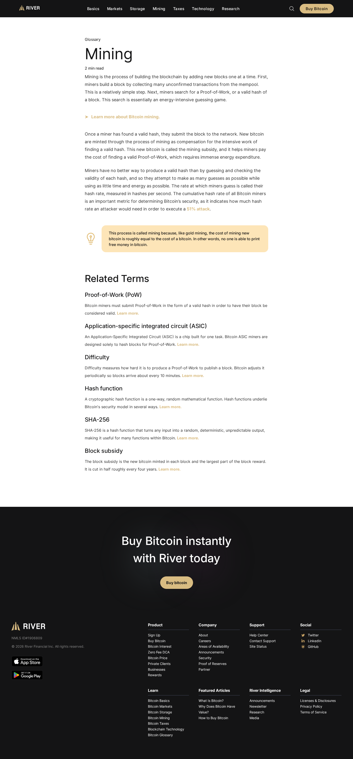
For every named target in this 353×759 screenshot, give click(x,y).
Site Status (258, 646)
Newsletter (258, 706)
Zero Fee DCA (159, 652)
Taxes (178, 8)
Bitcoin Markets (160, 706)
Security (205, 658)
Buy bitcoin (176, 582)
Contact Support (263, 641)
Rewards (155, 675)
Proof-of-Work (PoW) (113, 294)
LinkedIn (314, 641)
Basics (93, 8)
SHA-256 (97, 419)
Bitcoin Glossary (160, 735)
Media (254, 718)
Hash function (103, 388)
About (203, 635)
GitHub (313, 647)
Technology (203, 8)
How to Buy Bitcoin (213, 718)
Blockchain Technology (166, 729)
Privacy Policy (311, 706)
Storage (137, 8)
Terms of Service (313, 712)
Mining (159, 8)
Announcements (211, 652)
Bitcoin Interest (159, 646)
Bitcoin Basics (159, 701)
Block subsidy (104, 450)
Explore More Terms (111, 484)
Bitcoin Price (157, 658)
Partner (204, 669)
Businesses (156, 669)
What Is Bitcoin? (211, 701)
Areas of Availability (214, 646)
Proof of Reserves (212, 664)
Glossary (93, 39)
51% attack (198, 208)
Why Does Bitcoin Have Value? (217, 709)
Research (230, 8)
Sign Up (154, 635)
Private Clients (159, 664)
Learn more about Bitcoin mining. (125, 116)
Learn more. (128, 313)
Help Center (259, 635)
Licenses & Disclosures (318, 701)
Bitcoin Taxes (158, 723)
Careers (205, 641)
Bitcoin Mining (159, 718)
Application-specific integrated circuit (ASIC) (146, 326)
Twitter (313, 635)
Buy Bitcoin (317, 8)
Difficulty (97, 357)
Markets (114, 8)
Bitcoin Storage (160, 712)
